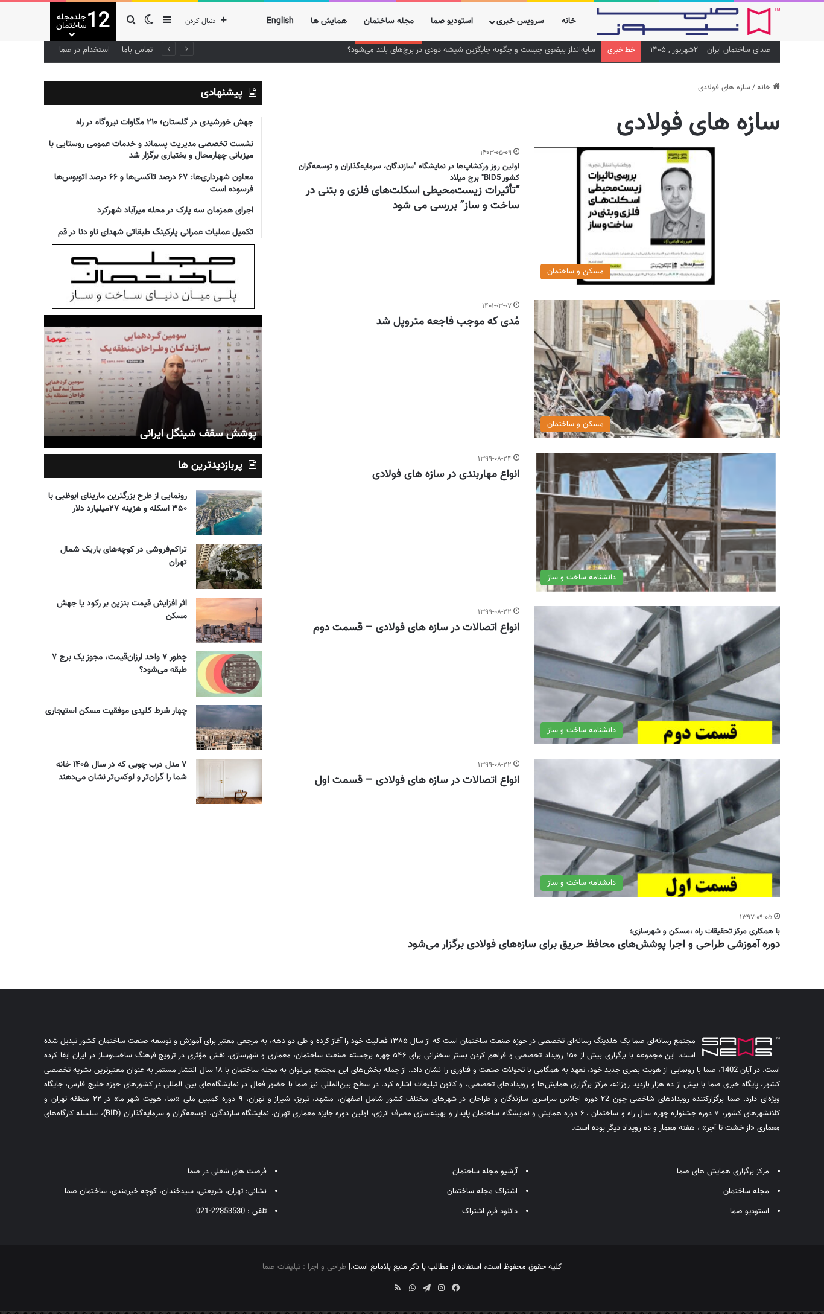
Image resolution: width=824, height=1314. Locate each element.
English (280, 21)
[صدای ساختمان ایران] (688, 21)
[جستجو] (131, 21)
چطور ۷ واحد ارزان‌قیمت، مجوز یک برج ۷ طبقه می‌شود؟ (119, 664)
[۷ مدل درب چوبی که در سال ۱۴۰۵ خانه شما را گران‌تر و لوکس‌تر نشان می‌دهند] (229, 781)
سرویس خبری (520, 21)
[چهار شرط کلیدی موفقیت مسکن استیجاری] (229, 727)
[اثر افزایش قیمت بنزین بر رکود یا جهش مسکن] (229, 620)
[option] (153, 381)
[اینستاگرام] (441, 1288)
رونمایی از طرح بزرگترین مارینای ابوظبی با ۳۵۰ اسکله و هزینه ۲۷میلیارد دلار (117, 502)
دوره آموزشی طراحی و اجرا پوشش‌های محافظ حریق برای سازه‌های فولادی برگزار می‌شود (594, 944)
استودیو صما (452, 21)
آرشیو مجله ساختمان (485, 1172)
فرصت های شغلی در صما (227, 1172)
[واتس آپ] (412, 1288)
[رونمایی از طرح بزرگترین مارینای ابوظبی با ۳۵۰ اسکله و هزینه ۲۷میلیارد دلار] (229, 512)
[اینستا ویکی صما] (383, 1284)
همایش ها (329, 21)
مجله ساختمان (389, 21)
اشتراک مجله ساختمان (482, 1191)
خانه (569, 21)
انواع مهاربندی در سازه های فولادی (445, 474)
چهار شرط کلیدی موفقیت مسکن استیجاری (116, 711)
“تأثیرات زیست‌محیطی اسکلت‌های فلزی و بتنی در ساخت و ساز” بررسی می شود (412, 198)
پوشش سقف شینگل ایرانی (198, 434)
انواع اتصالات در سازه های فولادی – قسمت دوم (416, 627)
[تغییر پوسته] (149, 21)
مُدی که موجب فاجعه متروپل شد (447, 321)
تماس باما (137, 50)
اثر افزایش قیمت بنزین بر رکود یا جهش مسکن (122, 610)
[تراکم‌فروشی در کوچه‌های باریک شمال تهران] (229, 566)
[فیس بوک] (455, 1288)
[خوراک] (397, 1288)
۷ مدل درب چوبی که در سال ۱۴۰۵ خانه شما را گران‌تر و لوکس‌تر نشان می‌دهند (121, 771)
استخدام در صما (84, 50)
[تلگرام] (426, 1288)
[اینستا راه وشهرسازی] (368, 1284)
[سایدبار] (167, 21)
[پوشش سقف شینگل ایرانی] (153, 381)
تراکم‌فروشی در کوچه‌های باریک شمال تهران (123, 556)
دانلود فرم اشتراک (490, 1211)
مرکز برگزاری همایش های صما (723, 1172)
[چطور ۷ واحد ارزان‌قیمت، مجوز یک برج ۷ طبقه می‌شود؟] (229, 674)
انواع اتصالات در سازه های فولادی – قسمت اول (417, 780)
